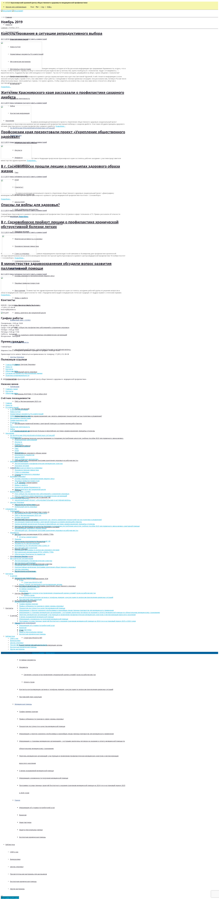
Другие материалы (17, 889)
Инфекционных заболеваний (26, 440)
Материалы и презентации (20, 418)
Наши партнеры (25, 822)
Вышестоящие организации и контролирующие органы (40, 584)
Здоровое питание (22, 466)
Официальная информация (25, 623)
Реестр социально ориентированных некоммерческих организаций (41, 335)
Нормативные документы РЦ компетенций (26, 414)
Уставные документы (27, 660)
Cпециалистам (11, 509)
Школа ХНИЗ (20, 202)
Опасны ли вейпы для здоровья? (30, 204)
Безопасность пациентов (24, 455)
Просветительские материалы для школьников (28, 874)
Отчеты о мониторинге (28, 482)
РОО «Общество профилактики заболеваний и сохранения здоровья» (42, 327)
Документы (14, 468)
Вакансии (22, 815)
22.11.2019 (5, 142)
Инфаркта (18, 444)
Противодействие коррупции (30, 697)
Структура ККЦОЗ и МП (33, 638)
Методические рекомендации (21, 558)
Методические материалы (20, 416)
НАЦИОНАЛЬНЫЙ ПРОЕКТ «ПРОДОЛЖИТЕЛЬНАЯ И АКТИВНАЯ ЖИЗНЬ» (43, 500)
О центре (13, 615)
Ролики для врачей (22, 517)
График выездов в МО (18, 420)
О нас (21, 580)
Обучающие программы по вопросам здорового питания (37, 550)
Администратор (22, 39)
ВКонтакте (50, 653)
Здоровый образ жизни (19, 461)
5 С (11, 425)
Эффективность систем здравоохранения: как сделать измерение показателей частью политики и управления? (58, 416)
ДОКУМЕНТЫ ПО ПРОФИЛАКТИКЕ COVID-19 (32, 545)
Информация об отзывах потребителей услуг (37, 807)
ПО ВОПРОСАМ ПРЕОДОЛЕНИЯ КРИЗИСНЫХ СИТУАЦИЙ (32, 128)
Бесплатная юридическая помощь (32, 837)
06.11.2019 (5, 274)
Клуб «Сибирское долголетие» (26, 459)
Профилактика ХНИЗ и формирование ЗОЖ (31, 565)
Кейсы (12, 429)
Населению (9, 433)
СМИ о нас (14, 852)
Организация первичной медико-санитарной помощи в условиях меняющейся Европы (48, 423)
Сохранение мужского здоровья (27, 261)
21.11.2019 (5, 176)
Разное (17, 800)
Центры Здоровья (17, 357)
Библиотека (10, 844)
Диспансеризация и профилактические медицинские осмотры (39, 463)
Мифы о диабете (21, 298)
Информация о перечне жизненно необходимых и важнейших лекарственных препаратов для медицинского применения (66, 734)
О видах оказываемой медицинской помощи (36, 771)
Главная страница (12, 365)
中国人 (49, 7)
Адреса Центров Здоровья (25, 364)
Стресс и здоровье (22, 472)
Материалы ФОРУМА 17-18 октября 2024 (31, 394)
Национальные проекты (19, 498)
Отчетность (15, 422)
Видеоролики (15, 859)
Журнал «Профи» (21, 556)
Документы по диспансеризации (27, 543)
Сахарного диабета (22, 446)
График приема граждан (28, 711)
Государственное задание (29, 586)
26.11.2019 (5, 39)
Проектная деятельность (20, 98)
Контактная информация (20, 431)
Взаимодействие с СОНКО (20, 320)
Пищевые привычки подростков (27, 481)
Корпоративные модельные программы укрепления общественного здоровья (45, 586)
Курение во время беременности (27, 487)
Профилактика (15, 437)
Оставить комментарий (37, 39)
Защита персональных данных (31, 830)
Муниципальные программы (25, 571)
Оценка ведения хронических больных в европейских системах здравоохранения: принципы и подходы (55, 431)
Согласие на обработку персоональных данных (23, 373)
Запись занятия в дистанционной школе (30, 313)
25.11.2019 (5, 103)
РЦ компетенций (11, 407)
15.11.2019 (5, 232)
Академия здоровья (17, 476)
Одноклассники (38, 653)
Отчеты (18, 535)
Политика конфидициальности (17, 375)
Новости (8, 25)
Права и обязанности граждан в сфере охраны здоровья (41, 719)
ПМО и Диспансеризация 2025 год (28, 401)
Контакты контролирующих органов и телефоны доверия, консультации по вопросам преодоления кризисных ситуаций (66, 689)
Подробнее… (6, 87)
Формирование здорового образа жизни (30, 453)
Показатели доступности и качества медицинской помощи (42, 726)
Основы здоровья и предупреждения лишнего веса (34, 276)
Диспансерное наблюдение (25, 563)
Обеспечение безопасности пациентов (30, 554)
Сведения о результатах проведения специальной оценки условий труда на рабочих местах (60, 675)
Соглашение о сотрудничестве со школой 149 (32, 497)
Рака (16, 172)
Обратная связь (11, 371)
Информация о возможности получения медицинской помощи (43, 778)
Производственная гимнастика (27, 470)
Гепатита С (19, 453)
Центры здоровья (22, 593)
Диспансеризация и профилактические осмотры (33, 561)
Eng (42, 7)
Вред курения (20, 483)
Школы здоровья (16, 867)
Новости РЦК (15, 412)
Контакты (9, 608)
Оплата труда (29, 682)
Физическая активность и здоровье (28, 468)
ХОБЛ (17, 450)
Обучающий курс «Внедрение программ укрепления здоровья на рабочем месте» (46, 460)
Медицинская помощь (23, 704)
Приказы (18, 539)
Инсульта (18, 442)
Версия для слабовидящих (16, 7)
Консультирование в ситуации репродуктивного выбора (51, 33)
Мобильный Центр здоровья (26, 372)
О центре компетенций (19, 409)
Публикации (14, 386)
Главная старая (11, 389)
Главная (8, 17)
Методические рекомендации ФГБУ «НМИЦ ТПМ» (34, 534)
